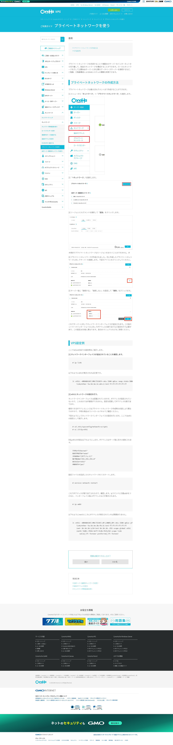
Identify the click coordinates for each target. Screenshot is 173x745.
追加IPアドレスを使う (81, 586)
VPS (77, 5)
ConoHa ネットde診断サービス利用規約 (95, 675)
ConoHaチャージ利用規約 (62, 675)
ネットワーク (87, 19)
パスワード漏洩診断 (71, 698)
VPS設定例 (77, 51)
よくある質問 (104, 14)
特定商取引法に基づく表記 (50, 677)
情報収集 (98, 740)
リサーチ (92, 740)
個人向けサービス (119, 740)
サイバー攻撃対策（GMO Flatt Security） (85, 700)
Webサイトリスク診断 (83, 698)
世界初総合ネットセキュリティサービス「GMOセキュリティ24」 (50, 698)
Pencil (113, 5)
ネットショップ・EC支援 (54, 740)
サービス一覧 (121, 5)
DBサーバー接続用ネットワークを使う (86, 583)
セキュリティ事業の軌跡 (111, 700)
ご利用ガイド (93, 14)
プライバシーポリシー (100, 677)
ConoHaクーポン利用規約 (76, 675)
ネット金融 (104, 740)
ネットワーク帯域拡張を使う (83, 589)
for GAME (97, 5)
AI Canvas (105, 5)
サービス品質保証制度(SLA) (78, 677)
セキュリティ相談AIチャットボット (98, 698)
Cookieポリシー (111, 677)
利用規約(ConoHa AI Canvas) (113, 675)
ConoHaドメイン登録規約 (47, 675)
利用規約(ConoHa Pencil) (128, 675)
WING (72, 5)
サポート (130, 5)
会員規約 (37, 675)
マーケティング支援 (83, 740)
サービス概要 (126, 677)
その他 (126, 740)
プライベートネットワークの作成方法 (86, 48)
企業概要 (119, 677)
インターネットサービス (40, 740)
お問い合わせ (128, 14)
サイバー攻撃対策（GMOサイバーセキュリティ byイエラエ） (60, 700)
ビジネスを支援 (65, 740)
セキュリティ (74, 740)
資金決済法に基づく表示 (64, 677)
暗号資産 (111, 740)
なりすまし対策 (100, 700)
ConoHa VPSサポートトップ (61, 19)
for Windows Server (87, 5)
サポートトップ (45, 19)
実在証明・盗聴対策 (39, 700)
